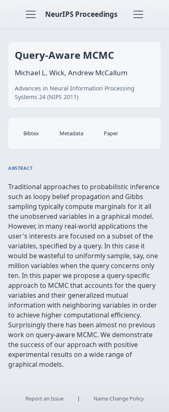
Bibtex (31, 133)
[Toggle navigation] (30, 14)
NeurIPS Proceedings (81, 14)
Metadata (71, 133)
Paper (111, 133)
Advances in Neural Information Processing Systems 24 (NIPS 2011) (75, 92)
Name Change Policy (119, 398)
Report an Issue (44, 398)
